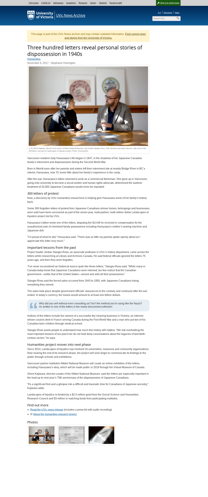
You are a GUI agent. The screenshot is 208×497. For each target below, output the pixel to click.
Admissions (58, 3)
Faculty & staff (116, 3)
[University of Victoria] (40, 15)
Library (93, 3)
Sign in (169, 3)
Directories (168, 13)
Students (103, 3)
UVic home (34, 3)
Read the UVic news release (46, 409)
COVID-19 (45, 3)
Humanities (33, 59)
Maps (177, 13)
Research (83, 3)
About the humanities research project (55, 414)
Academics (71, 3)
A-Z (159, 13)
